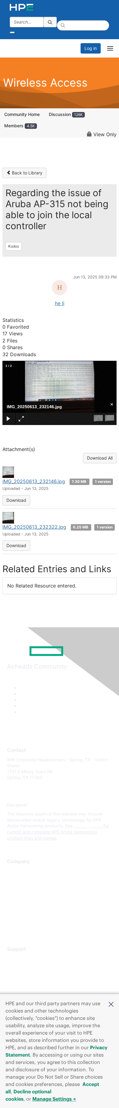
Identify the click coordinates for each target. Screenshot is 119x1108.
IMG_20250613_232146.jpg (33, 481)
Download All (100, 458)
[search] (50, 22)
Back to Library (26, 172)
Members (19, 125)
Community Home (22, 114)
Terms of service (23, 916)
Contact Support (23, 967)
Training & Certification (29, 976)
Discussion (66, 114)
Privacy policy (21, 907)
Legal (12, 925)
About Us (16, 871)
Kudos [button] (13, 246)
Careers (15, 879)
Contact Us (18, 889)
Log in (91, 48)
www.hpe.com (88, 825)
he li (59, 303)
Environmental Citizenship (32, 898)
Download (16, 500)
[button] (111, 1003)
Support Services (24, 958)
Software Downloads (27, 985)
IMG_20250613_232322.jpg (34, 527)
